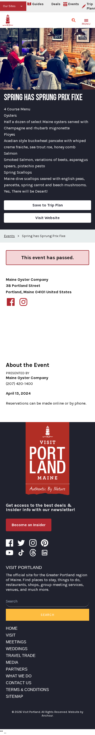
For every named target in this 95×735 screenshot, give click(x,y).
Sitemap (14, 696)
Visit (11, 635)
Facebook (9, 543)
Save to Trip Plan (47, 205)
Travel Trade (21, 656)
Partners (17, 669)
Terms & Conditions (27, 690)
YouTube (9, 553)
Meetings (16, 642)
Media (12, 662)
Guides (38, 4)
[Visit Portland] (8, 20)
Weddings (17, 649)
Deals (55, 4)
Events (73, 4)
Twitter (21, 543)
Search (47, 615)
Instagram (33, 543)
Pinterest (44, 543)
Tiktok (21, 553)
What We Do (18, 676)
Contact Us (18, 683)
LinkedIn (44, 553)
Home (12, 628)
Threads (33, 553)
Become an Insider (29, 524)
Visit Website (47, 217)
